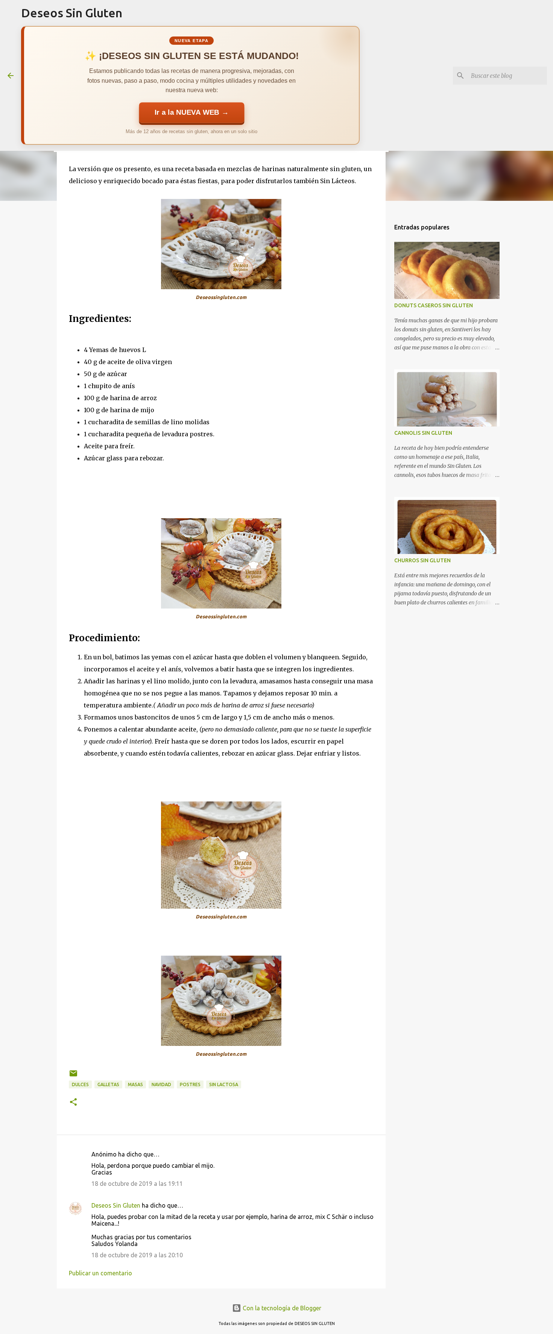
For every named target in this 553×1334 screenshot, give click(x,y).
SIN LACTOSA (223, 1084)
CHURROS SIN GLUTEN (422, 560)
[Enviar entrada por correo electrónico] (73, 1076)
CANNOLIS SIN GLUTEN (423, 433)
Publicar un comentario (100, 1273)
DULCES (80, 1084)
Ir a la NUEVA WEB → (192, 112)
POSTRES (190, 1084)
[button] (73, 1102)
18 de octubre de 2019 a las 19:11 (137, 1183)
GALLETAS (108, 1084)
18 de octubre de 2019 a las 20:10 (137, 1255)
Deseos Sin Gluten (71, 13)
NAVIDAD (161, 1084)
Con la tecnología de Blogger (281, 1308)
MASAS (135, 1084)
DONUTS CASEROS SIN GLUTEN (433, 305)
